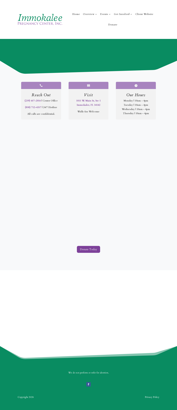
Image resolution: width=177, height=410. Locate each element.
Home (76, 14)
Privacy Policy (152, 397)
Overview (88, 14)
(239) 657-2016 (33, 100)
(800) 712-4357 (33, 107)
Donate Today (88, 249)
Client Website (144, 14)
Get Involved (122, 14)
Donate (112, 24)
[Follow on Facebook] (88, 384)
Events (104, 14)
